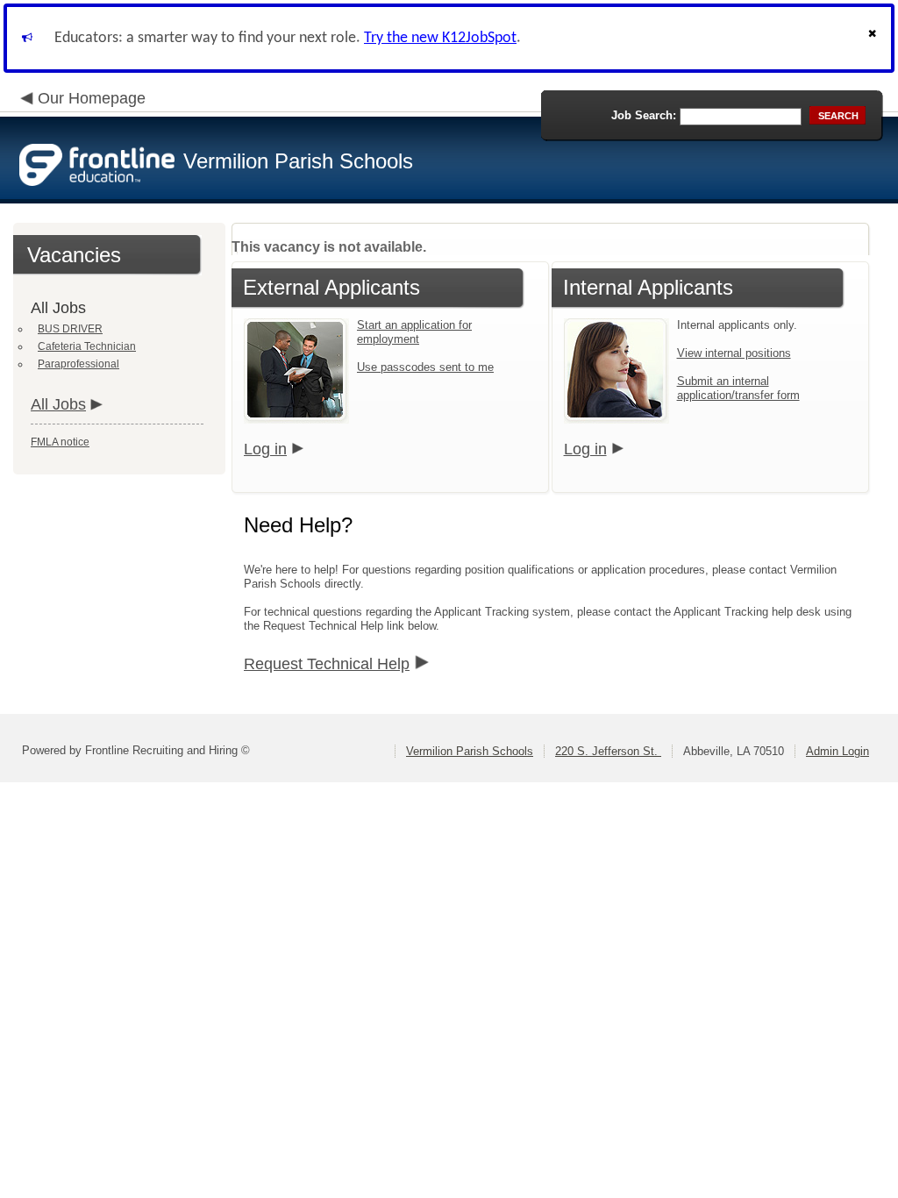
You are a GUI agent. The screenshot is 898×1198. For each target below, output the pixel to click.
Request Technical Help (327, 664)
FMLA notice (60, 442)
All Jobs (58, 404)
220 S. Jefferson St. (608, 751)
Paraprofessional (78, 364)
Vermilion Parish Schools (469, 751)
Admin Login (837, 751)
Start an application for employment (414, 332)
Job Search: (643, 115)
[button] (874, 38)
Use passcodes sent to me (425, 367)
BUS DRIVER (70, 329)
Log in (265, 449)
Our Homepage (92, 98)
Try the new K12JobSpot (440, 38)
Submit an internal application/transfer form (738, 388)
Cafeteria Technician (87, 346)
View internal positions (734, 353)
